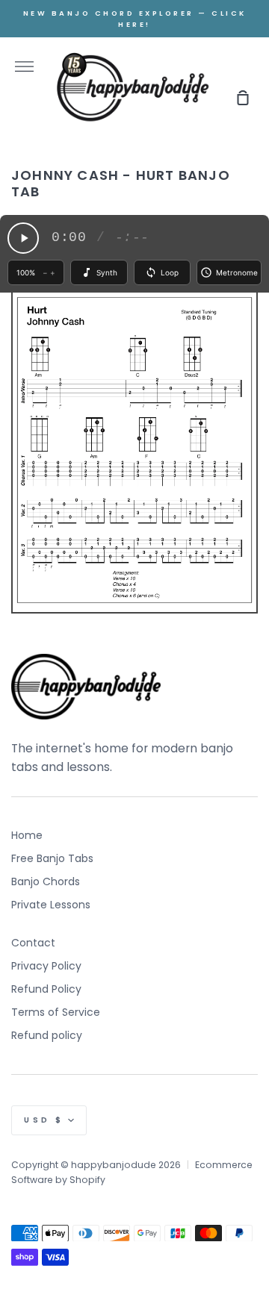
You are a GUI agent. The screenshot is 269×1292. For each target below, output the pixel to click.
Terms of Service (55, 1012)
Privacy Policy (46, 965)
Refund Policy (46, 989)
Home (27, 835)
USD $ (44, 1120)
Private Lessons (50, 904)
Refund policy (46, 1035)
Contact (33, 942)
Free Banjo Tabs (52, 858)
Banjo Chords (45, 881)
